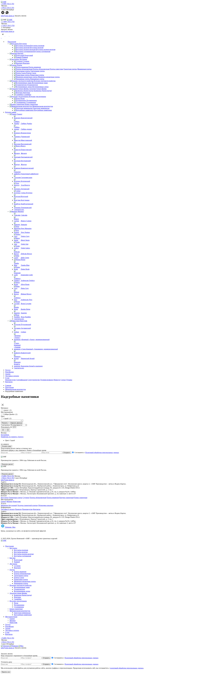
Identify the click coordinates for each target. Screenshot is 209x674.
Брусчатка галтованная (22, 556)
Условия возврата (46, 380)
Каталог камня (10, 112)
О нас (7, 378)
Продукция (12, 42)
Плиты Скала (19, 577)
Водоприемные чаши (22, 587)
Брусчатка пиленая (21, 550)
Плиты (19, 65)
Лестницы (23, 59)
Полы (16, 603)
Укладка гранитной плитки (27, 505)
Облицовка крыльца (45, 505)
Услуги (7, 370)
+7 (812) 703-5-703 (7, 25)
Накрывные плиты (21, 583)
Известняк (23, 321)
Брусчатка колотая (21, 552)
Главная (8, 385)
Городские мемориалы (22, 613)
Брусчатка (23, 44)
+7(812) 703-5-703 (7, 8)
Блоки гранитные (31, 104)
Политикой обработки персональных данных (102, 452)
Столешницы (19, 607)
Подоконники (19, 605)
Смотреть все (19, 209)
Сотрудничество (34, 380)
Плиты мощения (53, 498)
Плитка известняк (56, 69)
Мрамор (20, 211)
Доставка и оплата (12, 376)
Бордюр (20, 53)
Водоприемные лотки (22, 591)
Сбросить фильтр (16, 423)
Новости (57, 380)
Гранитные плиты (15, 498)
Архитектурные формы (38, 89)
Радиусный (18, 560)
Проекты (18, 509)
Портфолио (9, 372)
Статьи (63, 380)
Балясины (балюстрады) (23, 595)
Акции (7, 374)
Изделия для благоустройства (44, 81)
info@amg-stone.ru (7, 16)
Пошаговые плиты (21, 579)
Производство (10, 380)
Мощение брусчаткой (9, 505)
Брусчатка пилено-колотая (24, 554)
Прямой (17, 562)
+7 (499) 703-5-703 (7, 22)
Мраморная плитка (84, 69)
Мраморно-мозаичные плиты (25, 581)
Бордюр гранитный (66, 498)
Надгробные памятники (23, 615)
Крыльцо (17, 568)
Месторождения (11, 617)
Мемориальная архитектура (42, 106)
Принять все (6, 672)
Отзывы (69, 380)
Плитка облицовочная (38, 498)
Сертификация (21, 380)
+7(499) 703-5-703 (7, 4)
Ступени (26, 498)
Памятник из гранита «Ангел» (12, 437)
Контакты (9, 382)
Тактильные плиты (21, 575)
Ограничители (19, 589)
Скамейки (17, 599)
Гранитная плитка (70, 69)
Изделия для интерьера (37, 96)
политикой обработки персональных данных (126, 668)
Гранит (19, 114)
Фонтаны (17, 597)
